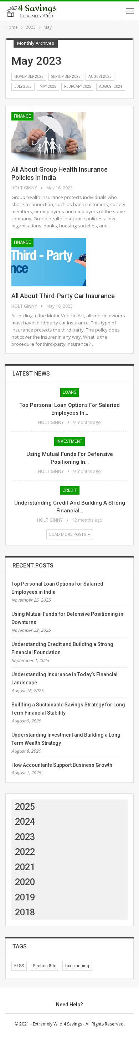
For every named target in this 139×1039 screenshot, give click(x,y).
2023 (25, 837)
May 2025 (48, 86)
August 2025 (100, 77)
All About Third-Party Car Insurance (63, 296)
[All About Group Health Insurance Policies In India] (48, 136)
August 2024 (110, 86)
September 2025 (66, 77)
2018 (25, 912)
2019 (25, 897)
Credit (69, 490)
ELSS (19, 965)
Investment (69, 441)
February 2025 (77, 86)
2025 (25, 807)
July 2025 (23, 86)
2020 (25, 882)
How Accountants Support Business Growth (61, 765)
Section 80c (44, 965)
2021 (25, 867)
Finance (22, 116)
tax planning (77, 965)
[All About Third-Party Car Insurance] (48, 262)
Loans (69, 392)
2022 (25, 852)
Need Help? (69, 1004)
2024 (25, 822)
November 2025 (28, 77)
